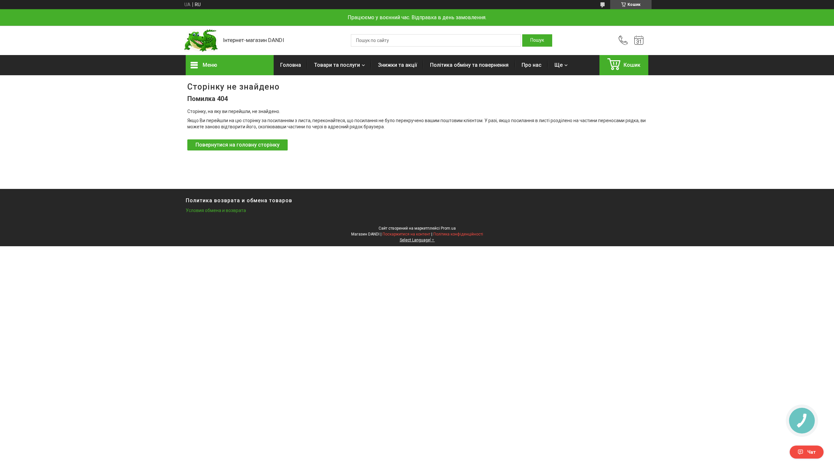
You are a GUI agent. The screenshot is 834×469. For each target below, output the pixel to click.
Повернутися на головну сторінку (237, 145)
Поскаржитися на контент (406, 234)
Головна (290, 65)
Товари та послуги (337, 65)
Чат (811, 452)
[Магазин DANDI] (201, 40)
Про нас (531, 65)
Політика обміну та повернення (469, 65)
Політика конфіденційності (458, 234)
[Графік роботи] (638, 40)
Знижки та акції (397, 65)
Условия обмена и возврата (216, 210)
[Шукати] (537, 40)
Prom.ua (448, 228)
